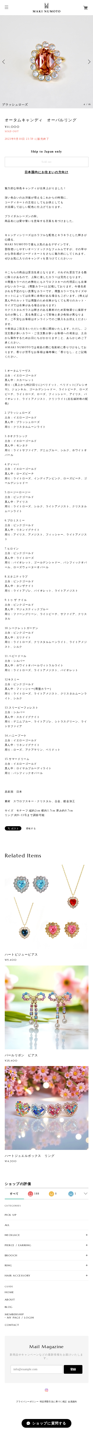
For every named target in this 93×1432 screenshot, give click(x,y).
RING (8, 1265)
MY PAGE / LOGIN (20, 1317)
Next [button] (88, 61)
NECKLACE (12, 1235)
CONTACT (12, 1324)
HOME (9, 1292)
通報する (31, 828)
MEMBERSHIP (14, 1314)
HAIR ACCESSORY (17, 1275)
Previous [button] (4, 61)
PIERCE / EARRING (18, 1245)
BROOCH (11, 1255)
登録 (73, 1369)
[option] (46, 61)
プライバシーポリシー (27, 1401)
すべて (14, 1193)
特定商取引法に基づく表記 (53, 1401)
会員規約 (72, 1401)
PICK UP (11, 1214)
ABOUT (10, 1299)
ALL (7, 1225)
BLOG (9, 1306)
